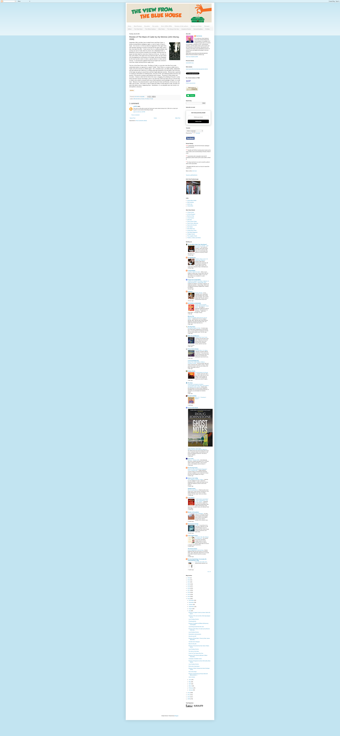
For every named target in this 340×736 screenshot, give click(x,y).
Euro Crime (191, 458)
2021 (189, 582)
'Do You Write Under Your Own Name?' (197, 244)
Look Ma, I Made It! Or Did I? (194, 271)
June (190, 679)
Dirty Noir (189, 219)
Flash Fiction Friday (192, 221)
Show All (209, 571)
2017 (189, 590)
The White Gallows (150, 29)
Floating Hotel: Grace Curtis (201, 337)
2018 (189, 588)
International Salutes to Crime (194, 328)
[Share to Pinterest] (155, 97)
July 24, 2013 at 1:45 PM (139, 111)
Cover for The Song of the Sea (196, 653)
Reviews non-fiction (196, 26)
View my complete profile (192, 56)
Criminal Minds (191, 270)
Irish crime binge (193, 671)
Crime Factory (190, 218)
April (190, 683)
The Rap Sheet (191, 326)
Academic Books (186, 29)
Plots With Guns (191, 228)
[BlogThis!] (150, 97)
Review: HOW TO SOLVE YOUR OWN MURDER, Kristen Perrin (202, 306)
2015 (189, 594)
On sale (197, 525)
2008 (134, 98)
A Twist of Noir (190, 212)
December (191, 600)
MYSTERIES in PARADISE (194, 303)
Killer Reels (161, 29)
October (191, 604)
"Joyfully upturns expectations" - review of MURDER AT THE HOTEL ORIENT (201, 500)
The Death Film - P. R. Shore (201, 350)
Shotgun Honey (191, 234)
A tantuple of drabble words (195, 658)
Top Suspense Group (193, 523)
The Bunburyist (192, 257)
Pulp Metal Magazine (192, 232)
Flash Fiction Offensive (192, 223)
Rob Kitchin (199, 36)
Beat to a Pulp (190, 216)
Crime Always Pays (193, 535)
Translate (198, 133)
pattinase (190, 291)
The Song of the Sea (173, 29)
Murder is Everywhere (193, 512)
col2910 (135, 106)
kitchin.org (189, 204)
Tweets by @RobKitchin (191, 175)
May (190, 681)
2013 (189, 598)
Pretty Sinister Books (193, 349)
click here (194, 171)
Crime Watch (191, 497)
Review (142, 98)
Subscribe (198, 121)
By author (147, 26)
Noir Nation (190, 227)
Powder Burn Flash (191, 230)
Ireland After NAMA (191, 200)
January (191, 690)
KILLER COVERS (192, 396)
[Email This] (148, 97)
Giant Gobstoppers (199, 513)
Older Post (177, 118)
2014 (189, 596)
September (191, 606)
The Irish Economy (192, 548)
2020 (189, 584)
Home (129, 26)
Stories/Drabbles (198, 29)
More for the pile (192, 643)
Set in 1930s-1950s (166, 26)
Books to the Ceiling (193, 478)
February (191, 688)
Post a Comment (135, 115)
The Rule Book (138, 29)
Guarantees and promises (195, 634)
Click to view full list (190, 83)
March (190, 686)
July (190, 610)
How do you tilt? (192, 636)
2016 (189, 592)
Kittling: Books (191, 371)
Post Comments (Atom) (141, 120)
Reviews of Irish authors (181, 26)
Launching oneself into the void (196, 626)
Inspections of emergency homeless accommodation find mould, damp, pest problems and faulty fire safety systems (198, 385)
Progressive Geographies (194, 279)
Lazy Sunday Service (194, 619)
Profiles (207, 29)
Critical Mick (190, 206)
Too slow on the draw (194, 651)
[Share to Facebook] (153, 97)
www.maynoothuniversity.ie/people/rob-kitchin (197, 69)
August (190, 608)
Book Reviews (138, 26)
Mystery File (191, 316)
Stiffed (129, 29)
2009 (189, 699)
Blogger (176, 715)
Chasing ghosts (192, 621)
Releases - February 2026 (193, 460)
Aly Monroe (138, 98)
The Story (190, 383)
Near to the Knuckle (192, 225)
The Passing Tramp (192, 467)
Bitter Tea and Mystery (193, 336)
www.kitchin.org (189, 63)
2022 (189, 580)
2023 (189, 578)
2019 (189, 586)
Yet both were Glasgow (194, 641)
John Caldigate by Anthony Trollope (195, 479)
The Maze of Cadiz (149, 98)
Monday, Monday (199, 292)
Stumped (206, 26)
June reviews (192, 677)
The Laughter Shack (192, 236)
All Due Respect (191, 214)
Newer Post (132, 118)
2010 (189, 696)
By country (155, 26)
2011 (189, 694)
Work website (190, 202)
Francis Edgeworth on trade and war (196, 550)
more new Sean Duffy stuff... (201, 561)
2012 (189, 692)
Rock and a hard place (194, 666)
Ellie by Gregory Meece (193, 489)
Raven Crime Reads (193, 407)
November (191, 602)
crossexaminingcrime (193, 360)
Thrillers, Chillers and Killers (194, 237)
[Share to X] (151, 97)
